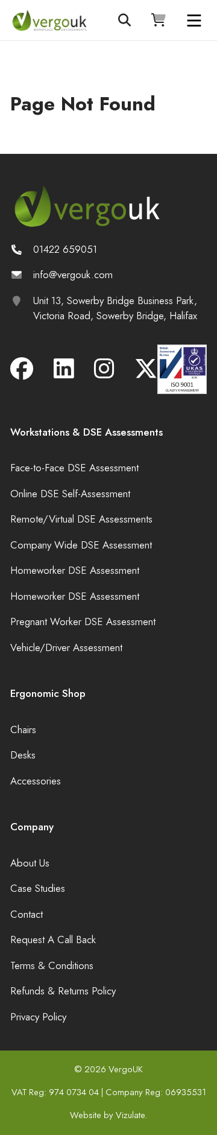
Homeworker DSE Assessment (74, 570)
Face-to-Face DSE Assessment (74, 467)
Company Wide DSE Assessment (81, 545)
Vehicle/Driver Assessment (66, 647)
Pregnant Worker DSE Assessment (83, 621)
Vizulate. (131, 1115)
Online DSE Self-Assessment (70, 493)
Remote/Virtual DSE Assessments (81, 519)
